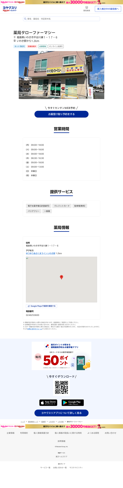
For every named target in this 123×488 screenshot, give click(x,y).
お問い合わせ (110, 433)
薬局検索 (86, 10)
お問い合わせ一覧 (60, 467)
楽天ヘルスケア (61, 456)
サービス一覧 (45, 467)
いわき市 (52, 421)
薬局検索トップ (33, 421)
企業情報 (10, 433)
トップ (23, 421)
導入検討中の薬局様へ (108, 9)
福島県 (43, 421)
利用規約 (24, 433)
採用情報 (61, 441)
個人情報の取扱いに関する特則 (68, 433)
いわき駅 (61, 421)
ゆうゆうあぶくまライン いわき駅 (40, 253)
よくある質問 (93, 433)
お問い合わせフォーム (34, 329)
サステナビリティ (76, 467)
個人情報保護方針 (41, 433)
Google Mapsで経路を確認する (43, 306)
